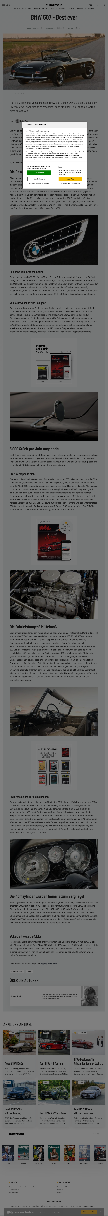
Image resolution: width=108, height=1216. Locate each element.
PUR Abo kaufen (70, 179)
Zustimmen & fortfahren (39, 172)
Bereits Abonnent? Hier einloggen (70, 183)
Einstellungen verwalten (39, 179)
